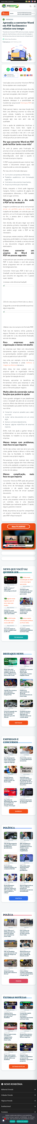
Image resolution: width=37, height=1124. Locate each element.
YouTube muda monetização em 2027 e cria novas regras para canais (26, 592)
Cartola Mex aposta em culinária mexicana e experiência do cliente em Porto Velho (26, 1016)
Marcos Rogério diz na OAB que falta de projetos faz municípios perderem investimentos (26, 888)
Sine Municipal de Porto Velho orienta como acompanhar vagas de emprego (9, 760)
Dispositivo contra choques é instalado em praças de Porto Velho (25, 611)
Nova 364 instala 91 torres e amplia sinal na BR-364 (10, 630)
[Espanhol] (24, 75)
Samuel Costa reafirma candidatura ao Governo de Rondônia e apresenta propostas (26, 1058)
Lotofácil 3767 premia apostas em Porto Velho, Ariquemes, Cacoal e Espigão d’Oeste (26, 672)
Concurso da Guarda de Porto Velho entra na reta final (26, 801)
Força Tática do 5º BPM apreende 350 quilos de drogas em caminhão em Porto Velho (9, 933)
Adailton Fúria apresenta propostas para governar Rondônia (10, 1015)
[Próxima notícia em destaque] (34, 13)
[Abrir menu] (34, 6)
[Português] (21, 75)
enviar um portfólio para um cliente (16, 209)
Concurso (26, 774)
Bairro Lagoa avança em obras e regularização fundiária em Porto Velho (10, 1037)
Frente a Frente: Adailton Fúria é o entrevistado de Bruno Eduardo (18, 13)
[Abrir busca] (30, 6)
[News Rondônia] (10, 6)
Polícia (11, 927)
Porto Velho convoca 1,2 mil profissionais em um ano (26, 759)
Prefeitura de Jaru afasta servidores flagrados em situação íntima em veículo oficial (25, 714)
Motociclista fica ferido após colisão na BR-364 (10, 972)
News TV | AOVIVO (18, 526)
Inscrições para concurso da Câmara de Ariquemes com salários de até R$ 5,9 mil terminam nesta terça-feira (26, 781)
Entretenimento (10, 687)
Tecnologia (9, 19)
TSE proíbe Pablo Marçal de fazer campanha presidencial (25, 868)
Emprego (10, 755)
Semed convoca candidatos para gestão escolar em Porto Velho (9, 780)
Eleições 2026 (10, 1010)
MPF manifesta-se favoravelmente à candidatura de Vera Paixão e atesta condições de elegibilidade (26, 847)
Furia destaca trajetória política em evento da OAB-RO (10, 867)
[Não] (35, 1118)
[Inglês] (31, 75)
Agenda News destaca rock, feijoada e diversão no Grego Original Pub (10, 693)
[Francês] (28, 75)
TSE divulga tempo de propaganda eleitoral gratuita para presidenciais (10, 846)
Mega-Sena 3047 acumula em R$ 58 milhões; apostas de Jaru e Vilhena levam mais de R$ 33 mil (10, 672)
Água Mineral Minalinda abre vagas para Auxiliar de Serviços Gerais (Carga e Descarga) (10, 803)
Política (10, 708)
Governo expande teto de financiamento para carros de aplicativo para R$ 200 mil (10, 714)
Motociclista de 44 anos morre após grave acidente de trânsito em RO (25, 954)
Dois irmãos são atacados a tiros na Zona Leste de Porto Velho (25, 933)
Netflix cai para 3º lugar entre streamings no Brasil (10, 589)
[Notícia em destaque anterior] (32, 13)
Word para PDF (25, 103)
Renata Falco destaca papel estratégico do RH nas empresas (26, 1035)
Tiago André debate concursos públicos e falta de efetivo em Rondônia (10, 1057)
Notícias (10, 666)
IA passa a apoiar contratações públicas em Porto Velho (26, 630)
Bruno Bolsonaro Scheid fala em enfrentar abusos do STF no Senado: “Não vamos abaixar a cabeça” (10, 889)
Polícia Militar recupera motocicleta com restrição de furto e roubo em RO (26, 973)
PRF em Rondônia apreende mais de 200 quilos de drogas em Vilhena (10, 954)
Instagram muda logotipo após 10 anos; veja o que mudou (10, 612)
